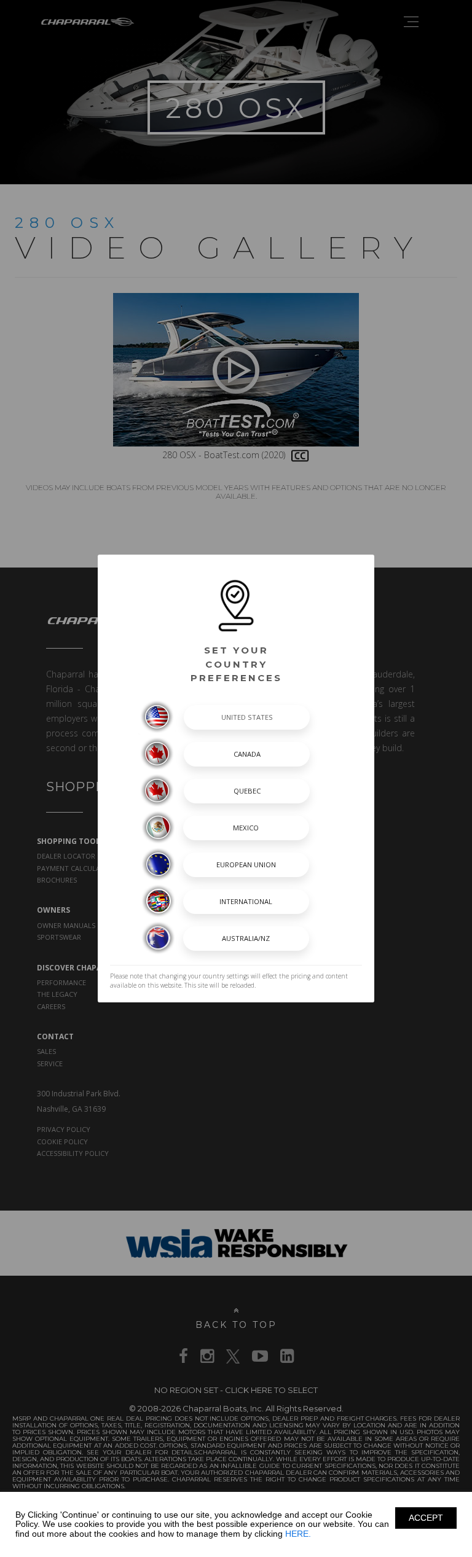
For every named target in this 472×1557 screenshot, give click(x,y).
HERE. (298, 1534)
